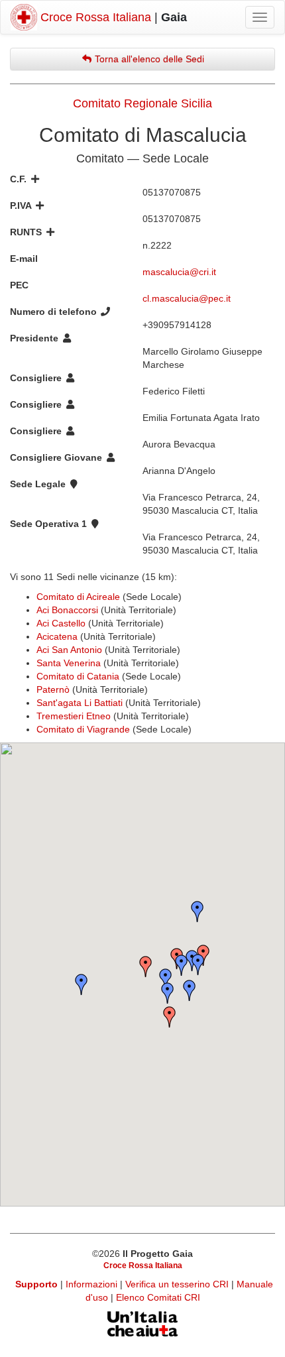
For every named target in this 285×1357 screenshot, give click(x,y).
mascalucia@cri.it (179, 271)
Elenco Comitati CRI (158, 1297)
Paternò (53, 689)
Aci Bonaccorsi (67, 610)
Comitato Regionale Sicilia (142, 103)
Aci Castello (61, 623)
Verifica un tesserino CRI (178, 1284)
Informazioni (93, 1284)
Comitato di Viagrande (83, 729)
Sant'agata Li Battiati (79, 702)
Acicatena (57, 636)
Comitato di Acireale (78, 596)
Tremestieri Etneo (73, 716)
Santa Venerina (68, 663)
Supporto (36, 1284)
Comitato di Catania (77, 676)
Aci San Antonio (69, 649)
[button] (170, 1017)
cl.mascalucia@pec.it (186, 298)
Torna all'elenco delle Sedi (148, 59)
